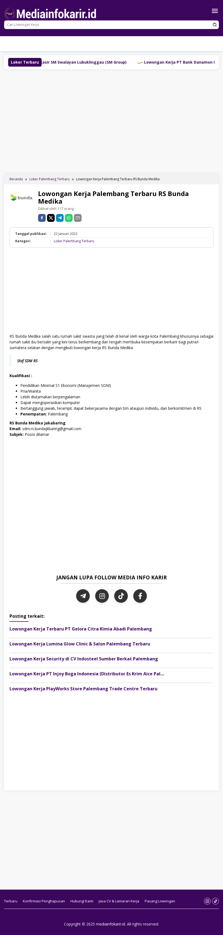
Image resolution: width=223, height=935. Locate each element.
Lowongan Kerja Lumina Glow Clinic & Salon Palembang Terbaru (80, 644)
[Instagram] (77, 47)
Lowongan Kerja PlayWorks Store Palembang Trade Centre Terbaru (83, 689)
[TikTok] (121, 596)
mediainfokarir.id (110, 924)
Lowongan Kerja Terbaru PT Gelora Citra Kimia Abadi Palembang (81, 629)
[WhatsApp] (69, 218)
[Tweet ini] (51, 218)
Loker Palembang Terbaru (74, 241)
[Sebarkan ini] (42, 218)
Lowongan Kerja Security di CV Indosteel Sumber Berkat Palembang (84, 659)
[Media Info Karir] (51, 13)
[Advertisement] (113, 121)
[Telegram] (60, 218)
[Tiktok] (85, 47)
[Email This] (78, 218)
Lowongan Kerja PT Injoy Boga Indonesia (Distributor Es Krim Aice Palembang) (95, 674)
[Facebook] (140, 596)
